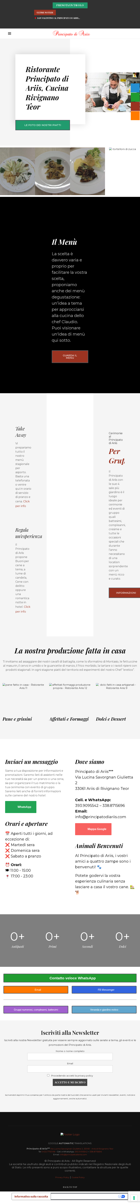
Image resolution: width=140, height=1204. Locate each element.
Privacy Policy (62, 1177)
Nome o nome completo (70, 1051)
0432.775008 (48, 1151)
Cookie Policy (78, 1177)
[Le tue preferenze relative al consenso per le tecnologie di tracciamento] (134, 1198)
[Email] (81, 23)
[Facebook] (64, 23)
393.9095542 (81, 1151)
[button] (59, 12)
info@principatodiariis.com (73, 1154)
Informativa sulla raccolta (31, 1196)
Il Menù (64, 242)
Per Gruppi (120, 455)
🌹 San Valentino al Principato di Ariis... (57, 18)
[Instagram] (70, 23)
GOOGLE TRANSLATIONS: (70, 1143)
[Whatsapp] (58, 23)
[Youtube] (75, 23)
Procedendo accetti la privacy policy (72, 1075)
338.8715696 (96, 1151)
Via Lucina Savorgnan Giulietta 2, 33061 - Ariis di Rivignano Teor (81, 1148)
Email (70, 1063)
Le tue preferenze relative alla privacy (85, 1196)
